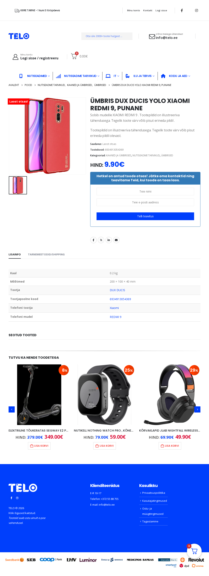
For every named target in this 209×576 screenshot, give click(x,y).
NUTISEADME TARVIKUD (80, 76)
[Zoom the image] (23, 486)
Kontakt (147, 10)
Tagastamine (150, 521)
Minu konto (133, 10)
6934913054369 (120, 299)
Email (116, 240)
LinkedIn (109, 240)
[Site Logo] (19, 36)
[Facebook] (182, 10)
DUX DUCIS (117, 290)
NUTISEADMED (37, 76)
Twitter (101, 240)
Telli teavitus (145, 216)
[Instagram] (196, 10)
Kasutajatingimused (154, 501)
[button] (12, 409)
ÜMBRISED (167, 155)
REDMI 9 (116, 317)
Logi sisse (161, 10)
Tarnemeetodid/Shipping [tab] (46, 254)
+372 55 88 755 (110, 499)
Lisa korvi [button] (41, 445)
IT (115, 76)
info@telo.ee (107, 504)
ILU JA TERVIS (142, 76)
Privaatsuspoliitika (153, 493)
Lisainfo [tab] (15, 254)
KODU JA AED (178, 76)
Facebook (93, 240)
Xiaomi (114, 308)
